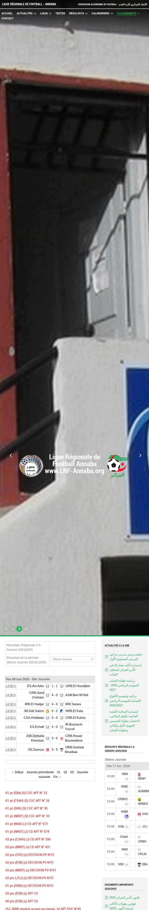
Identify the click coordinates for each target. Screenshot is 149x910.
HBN (125, 774)
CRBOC (123, 799)
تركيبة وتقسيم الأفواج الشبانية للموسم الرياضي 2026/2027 (125, 700)
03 (72, 772)
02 (65, 772)
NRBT (142, 778)
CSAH (124, 837)
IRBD (124, 786)
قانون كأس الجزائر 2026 (124, 897)
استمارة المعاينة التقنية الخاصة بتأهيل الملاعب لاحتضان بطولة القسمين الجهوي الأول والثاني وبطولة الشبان (124, 721)
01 (59, 772)
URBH (142, 841)
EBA (145, 864)
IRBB (124, 812)
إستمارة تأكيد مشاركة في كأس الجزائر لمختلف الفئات (125, 669)
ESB (121, 826)
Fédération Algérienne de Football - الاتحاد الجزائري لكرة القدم (112, 4)
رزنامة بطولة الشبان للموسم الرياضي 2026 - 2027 (124, 685)
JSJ (144, 826)
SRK (121, 864)
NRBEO (143, 804)
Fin (55, 777)
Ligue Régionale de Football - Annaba (29, 4)
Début (19, 772)
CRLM (142, 854)
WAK (124, 849)
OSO (145, 814)
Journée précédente (40, 772)
